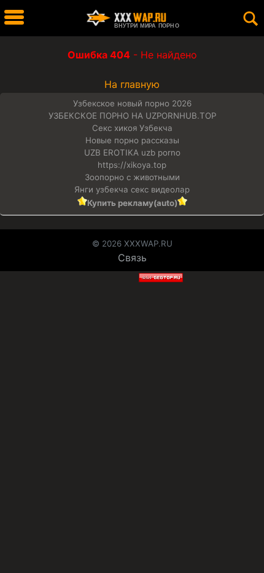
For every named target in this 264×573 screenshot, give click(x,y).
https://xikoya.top (132, 165)
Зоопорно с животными (132, 177)
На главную (132, 84)
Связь (132, 257)
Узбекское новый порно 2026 (132, 103)
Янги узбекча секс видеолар (132, 189)
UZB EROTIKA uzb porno (132, 152)
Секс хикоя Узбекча (132, 128)
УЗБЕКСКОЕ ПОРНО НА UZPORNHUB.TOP (132, 116)
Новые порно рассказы (132, 140)
